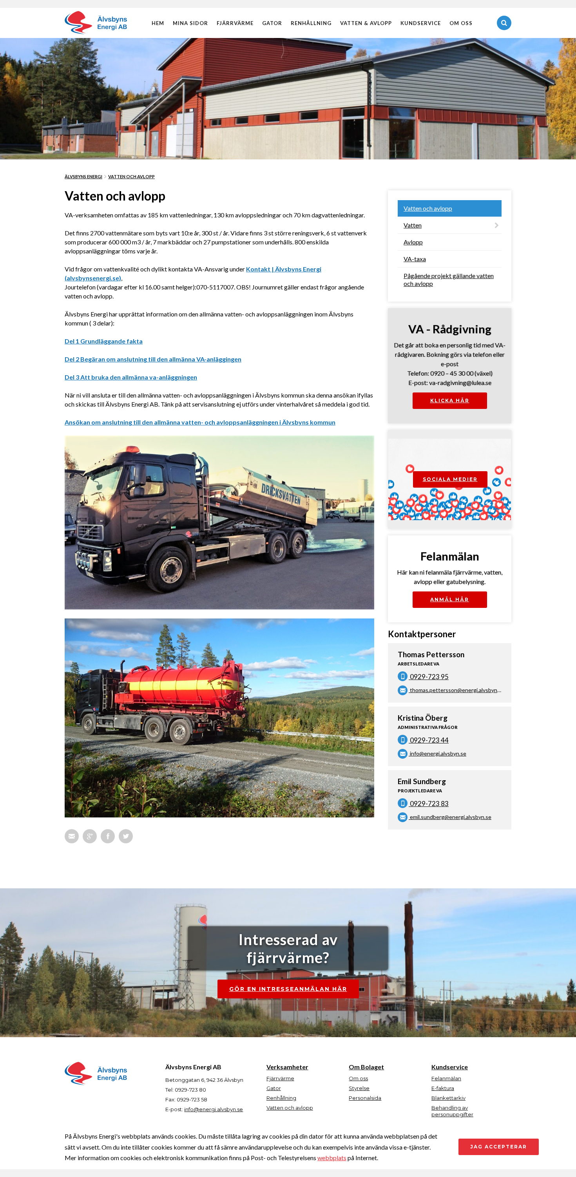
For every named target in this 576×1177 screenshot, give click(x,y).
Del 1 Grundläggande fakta (104, 341)
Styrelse (359, 1088)
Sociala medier (450, 479)
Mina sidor (190, 23)
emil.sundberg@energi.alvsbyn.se (450, 817)
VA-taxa (415, 258)
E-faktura (442, 1088)
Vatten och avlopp (131, 176)
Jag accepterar (498, 1147)
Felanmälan (446, 1078)
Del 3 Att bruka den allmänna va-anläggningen (131, 377)
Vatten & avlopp (366, 23)
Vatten (413, 225)
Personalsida (365, 1098)
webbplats (331, 1157)
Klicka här (449, 400)
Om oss (461, 23)
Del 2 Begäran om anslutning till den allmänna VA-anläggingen (153, 359)
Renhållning (311, 23)
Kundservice (420, 23)
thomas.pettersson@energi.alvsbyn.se (456, 690)
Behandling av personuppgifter (452, 1111)
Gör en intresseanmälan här (288, 989)
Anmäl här (449, 599)
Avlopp (413, 242)
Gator (272, 23)
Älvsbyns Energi (83, 176)
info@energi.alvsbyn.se (437, 753)
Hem (158, 23)
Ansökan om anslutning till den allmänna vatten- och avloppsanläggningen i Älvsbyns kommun (200, 422)
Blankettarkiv (448, 1098)
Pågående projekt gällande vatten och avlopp (449, 279)
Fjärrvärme (235, 23)
